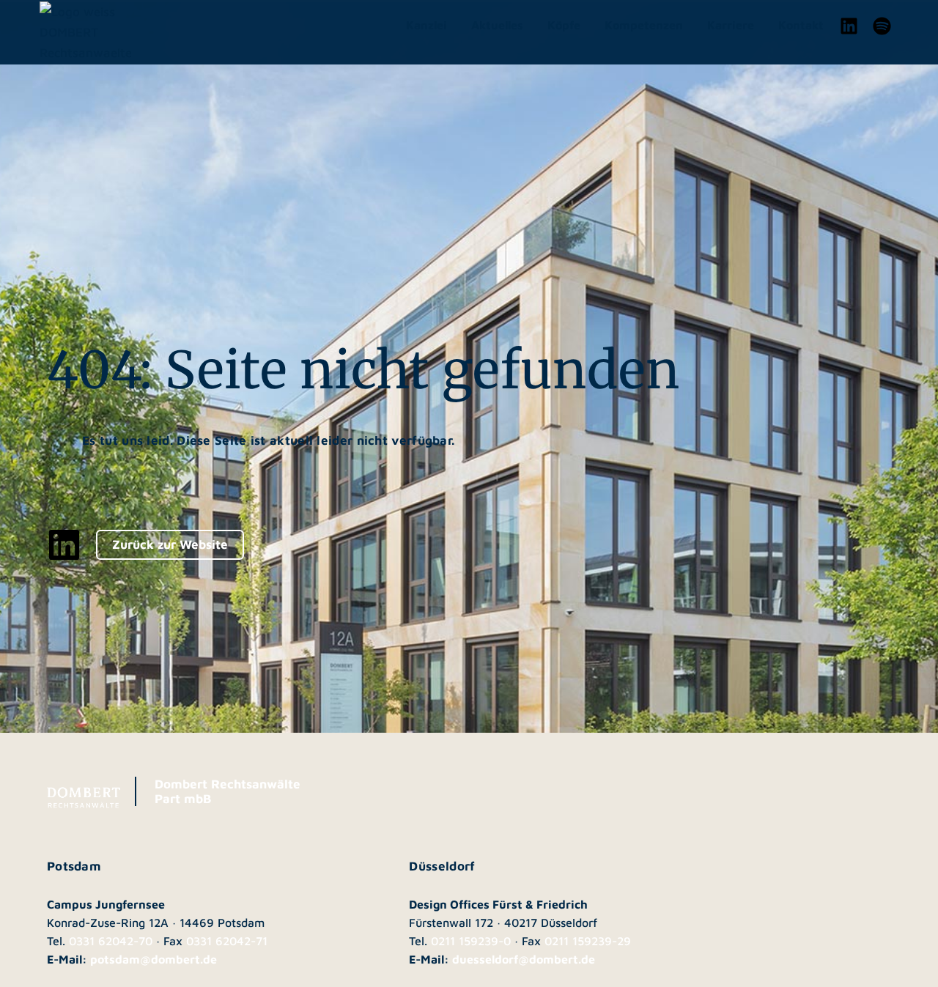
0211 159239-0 (471, 940)
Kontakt (801, 25)
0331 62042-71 (226, 940)
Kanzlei (426, 25)
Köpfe (563, 25)
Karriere (730, 25)
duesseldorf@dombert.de (523, 959)
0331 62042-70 (110, 940)
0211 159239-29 (587, 940)
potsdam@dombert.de (153, 959)
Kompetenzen (644, 25)
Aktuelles (497, 25)
